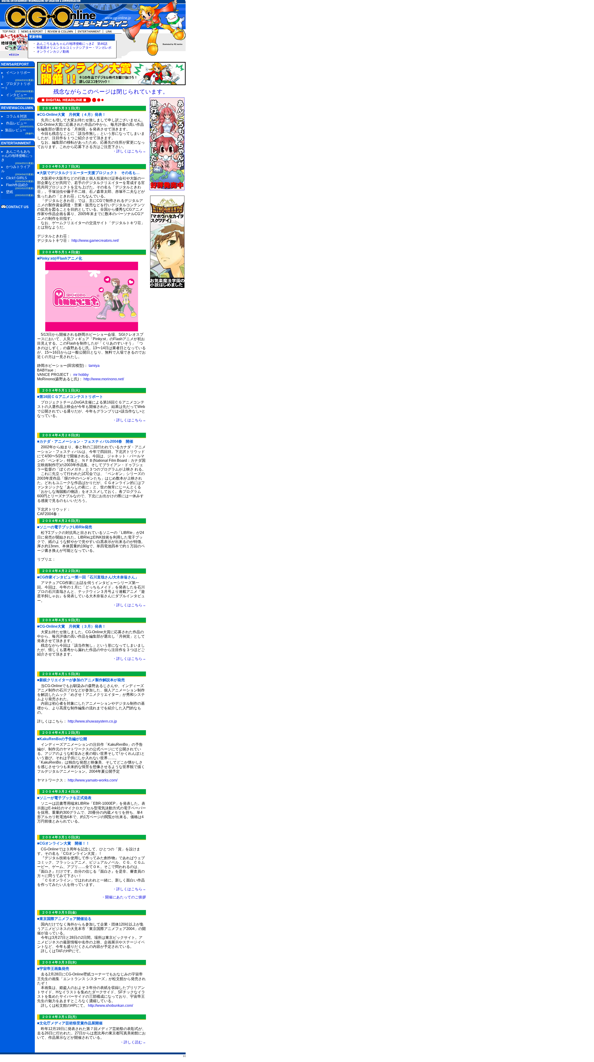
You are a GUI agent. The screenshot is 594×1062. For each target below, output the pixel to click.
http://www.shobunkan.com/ (110, 1005)
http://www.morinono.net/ (104, 379)
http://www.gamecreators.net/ (95, 240)
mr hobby (81, 375)
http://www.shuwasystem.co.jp (92, 721)
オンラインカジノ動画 (53, 51)
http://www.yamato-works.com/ (92, 780)
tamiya (94, 366)
